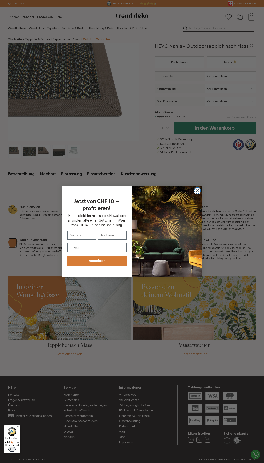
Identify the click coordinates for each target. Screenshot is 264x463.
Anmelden (97, 261)
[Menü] (18, 427)
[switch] (12, 449)
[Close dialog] (197, 190)
